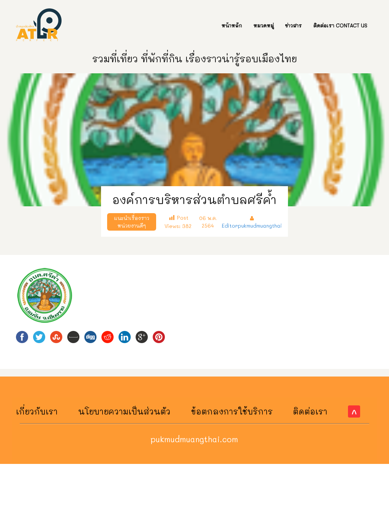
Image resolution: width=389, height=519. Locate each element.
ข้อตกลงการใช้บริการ (232, 411)
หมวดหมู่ (263, 25)
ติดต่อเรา (310, 411)
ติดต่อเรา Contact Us (340, 25)
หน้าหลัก (231, 25)
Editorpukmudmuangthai (252, 225)
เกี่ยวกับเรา (37, 411)
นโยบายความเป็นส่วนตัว (124, 411)
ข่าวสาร (293, 25)
